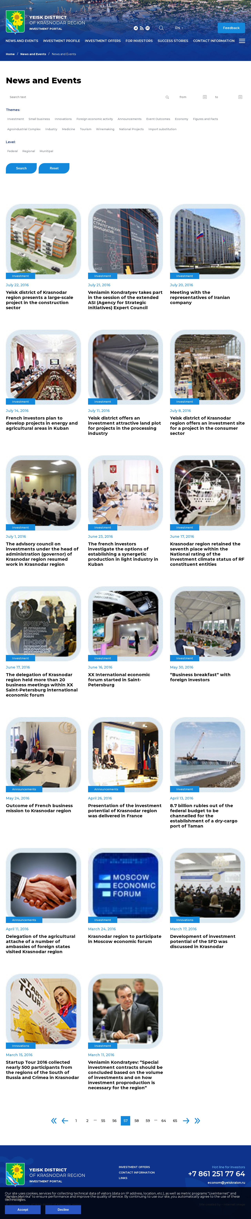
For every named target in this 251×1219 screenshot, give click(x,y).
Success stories (173, 41)
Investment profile (61, 41)
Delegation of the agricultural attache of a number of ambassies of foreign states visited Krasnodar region (40, 944)
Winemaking (105, 129)
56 (114, 1121)
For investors (139, 41)
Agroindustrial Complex (24, 129)
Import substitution (162, 129)
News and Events (33, 54)
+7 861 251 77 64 (216, 1173)
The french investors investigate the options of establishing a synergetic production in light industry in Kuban (123, 554)
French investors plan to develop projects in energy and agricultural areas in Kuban (42, 423)
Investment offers (103, 41)
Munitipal (46, 151)
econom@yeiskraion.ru (226, 1182)
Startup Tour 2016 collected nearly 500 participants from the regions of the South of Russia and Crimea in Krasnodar (42, 1070)
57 (126, 1121)
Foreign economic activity (94, 119)
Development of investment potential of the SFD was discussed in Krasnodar (203, 941)
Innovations (63, 119)
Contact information (214, 41)
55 (103, 1121)
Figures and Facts (205, 119)
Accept (22, 1209)
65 (175, 1121)
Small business (39, 119)
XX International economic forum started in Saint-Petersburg (119, 680)
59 (148, 1121)
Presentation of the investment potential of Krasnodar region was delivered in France (125, 810)
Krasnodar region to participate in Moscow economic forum (124, 939)
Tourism (85, 129)
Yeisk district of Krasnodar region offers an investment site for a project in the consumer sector (207, 426)
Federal (12, 151)
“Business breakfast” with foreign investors (200, 677)
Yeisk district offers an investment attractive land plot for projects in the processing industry (124, 426)
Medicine (68, 129)
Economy (181, 119)
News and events (22, 41)
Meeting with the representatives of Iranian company (200, 297)
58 (137, 1121)
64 (163, 1121)
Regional (28, 151)
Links (123, 1178)
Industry (51, 129)
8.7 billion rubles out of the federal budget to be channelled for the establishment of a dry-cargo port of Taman (203, 816)
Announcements (130, 119)
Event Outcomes (158, 119)
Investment (15, 119)
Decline (63, 1209)
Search (21, 168)
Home (10, 54)
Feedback (231, 28)
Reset (54, 168)
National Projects (131, 129)
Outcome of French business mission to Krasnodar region (39, 808)
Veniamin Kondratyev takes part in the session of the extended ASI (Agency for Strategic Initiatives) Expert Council (125, 300)
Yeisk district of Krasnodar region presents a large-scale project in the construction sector (39, 300)
